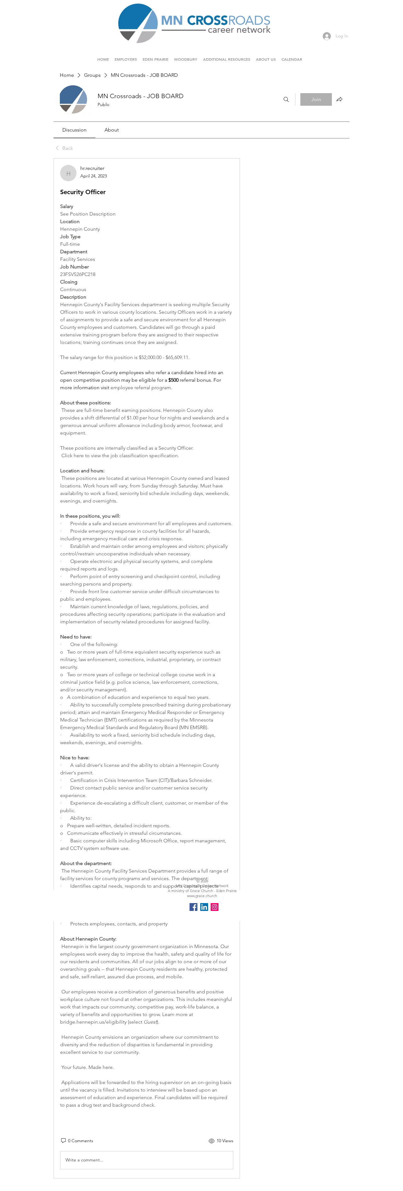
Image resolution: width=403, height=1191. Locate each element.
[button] (155, 56)
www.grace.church (202, 895)
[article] (147, 668)
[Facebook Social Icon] (193, 907)
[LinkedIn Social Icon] (204, 907)
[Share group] (339, 99)
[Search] (286, 99)
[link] (74, 130)
